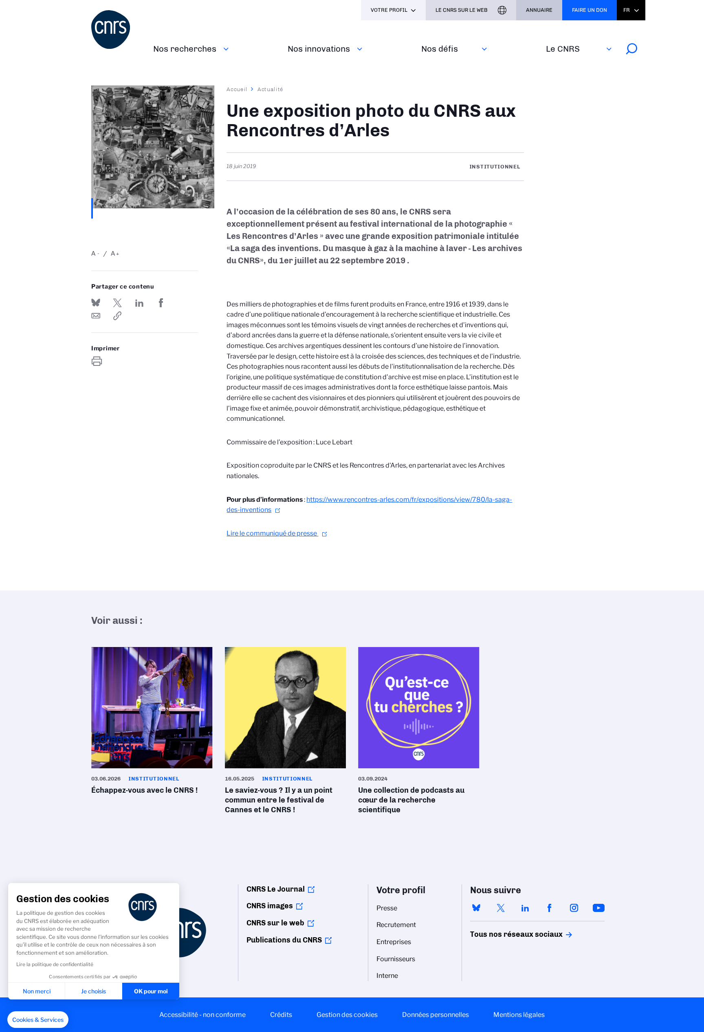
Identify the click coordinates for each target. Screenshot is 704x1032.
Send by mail (95, 315)
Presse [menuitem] (386, 908)
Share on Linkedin (139, 302)
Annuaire (539, 10)
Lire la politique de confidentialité (54, 964)
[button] (37, 1019)
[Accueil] (117, 29)
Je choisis (93, 991)
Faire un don (589, 10)
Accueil (237, 89)
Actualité (270, 89)
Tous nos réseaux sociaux (502, 934)
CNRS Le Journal (275, 889)
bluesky (476, 908)
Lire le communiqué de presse (272, 533)
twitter (501, 908)
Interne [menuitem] (387, 976)
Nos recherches (184, 49)
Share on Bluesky (95, 302)
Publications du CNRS (284, 940)
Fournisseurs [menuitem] (395, 959)
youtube (598, 908)
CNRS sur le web (275, 922)
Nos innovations (319, 49)
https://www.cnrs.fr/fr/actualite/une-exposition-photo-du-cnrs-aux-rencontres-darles (117, 315)
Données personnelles (435, 1015)
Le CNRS (563, 49)
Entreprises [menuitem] (393, 942)
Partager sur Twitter (117, 302)
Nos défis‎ (439, 49)
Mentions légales (519, 1015)
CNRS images (269, 905)
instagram (574, 908)
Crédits (281, 1015)
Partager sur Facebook (160, 302)
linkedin (525, 908)
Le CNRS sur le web (462, 10)
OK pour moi (151, 991)
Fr (626, 10)
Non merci (37, 991)
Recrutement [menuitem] (396, 925)
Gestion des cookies (347, 1015)
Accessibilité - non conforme (202, 1015)
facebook (549, 908)
